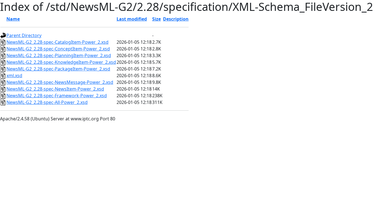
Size (156, 19)
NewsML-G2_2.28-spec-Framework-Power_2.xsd (56, 96)
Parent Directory (23, 35)
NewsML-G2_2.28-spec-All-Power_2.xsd (47, 102)
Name (13, 19)
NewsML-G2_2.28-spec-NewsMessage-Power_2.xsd (59, 82)
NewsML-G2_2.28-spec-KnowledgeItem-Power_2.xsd (61, 62)
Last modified (132, 19)
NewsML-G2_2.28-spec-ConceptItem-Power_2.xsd (58, 49)
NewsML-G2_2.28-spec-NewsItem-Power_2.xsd (55, 89)
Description (176, 19)
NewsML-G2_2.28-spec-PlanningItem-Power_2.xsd (58, 55)
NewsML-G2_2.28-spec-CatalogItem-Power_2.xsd (57, 42)
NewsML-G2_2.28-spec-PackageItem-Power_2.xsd (58, 69)
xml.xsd (14, 75)
